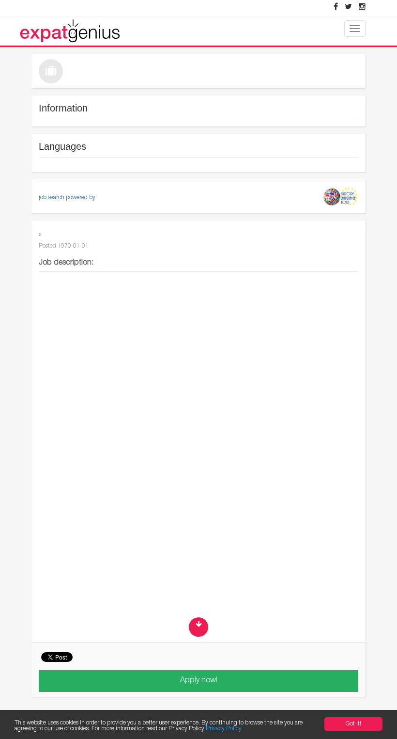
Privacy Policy (224, 729)
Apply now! (198, 681)
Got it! (353, 724)
